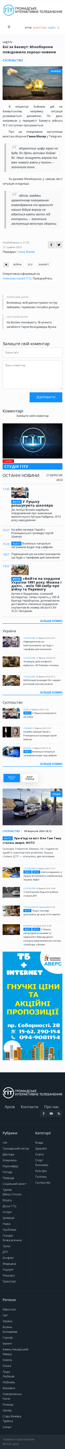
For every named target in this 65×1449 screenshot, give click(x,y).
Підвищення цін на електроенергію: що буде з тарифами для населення (36, 555)
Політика (40, 1177)
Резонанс (9, 1275)
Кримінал (8, 1218)
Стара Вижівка (12, 1416)
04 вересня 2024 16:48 (45, 888)
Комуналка (9, 1160)
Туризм (7, 1190)
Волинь (27, 748)
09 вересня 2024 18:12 (37, 831)
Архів (28, 27)
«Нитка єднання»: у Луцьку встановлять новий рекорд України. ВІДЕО (42, 875)
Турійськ (8, 1421)
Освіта (39, 1154)
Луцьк (26, 709)
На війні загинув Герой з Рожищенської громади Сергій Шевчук (32, 533)
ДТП (5, 1252)
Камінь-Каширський (15, 1349)
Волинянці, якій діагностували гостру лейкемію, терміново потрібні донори (33, 305)
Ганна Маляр (26, 252)
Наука (6, 1224)
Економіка (41, 1165)
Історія (7, 1212)
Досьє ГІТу (9, 1206)
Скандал (8, 1235)
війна (17, 264)
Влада (39, 1142)
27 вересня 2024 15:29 (41, 748)
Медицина (9, 1264)
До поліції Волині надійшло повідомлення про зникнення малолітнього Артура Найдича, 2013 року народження (36, 515)
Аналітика (40, 27)
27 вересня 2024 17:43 (39, 709)
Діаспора (8, 1154)
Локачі (7, 1366)
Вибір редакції (29, 777)
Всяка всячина (12, 1240)
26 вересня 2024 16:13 (45, 676)
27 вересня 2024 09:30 (45, 658)
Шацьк (7, 1427)
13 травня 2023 (12, 247)
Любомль (9, 1382)
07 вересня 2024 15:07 (45, 868)
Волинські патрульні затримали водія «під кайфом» (32, 545)
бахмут (44, 264)
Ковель (7, 1360)
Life (5, 1142)
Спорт (39, 1160)
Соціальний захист (14, 1184)
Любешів (8, 1376)
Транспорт (9, 1281)
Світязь (7, 1410)
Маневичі (9, 1388)
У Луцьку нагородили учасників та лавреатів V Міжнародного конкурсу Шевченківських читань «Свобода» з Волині (42, 937)
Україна (7, 1321)
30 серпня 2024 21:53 (45, 907)
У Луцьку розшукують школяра (32, 503)
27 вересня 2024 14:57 (45, 638)
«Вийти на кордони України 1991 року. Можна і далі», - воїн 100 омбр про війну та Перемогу (36, 584)
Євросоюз (9, 1309)
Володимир (10, 1332)
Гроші (6, 1246)
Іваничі (7, 1343)
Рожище (27, 728)
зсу (30, 264)
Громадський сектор (16, 1148)
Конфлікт (8, 1258)
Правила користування (18, 1439)
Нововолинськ (12, 1394)
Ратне (6, 1399)
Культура (27, 925)
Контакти (29, 1106)
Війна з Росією (12, 1194)
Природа (8, 1178)
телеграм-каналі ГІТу (17, 278)
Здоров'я (41, 1148)
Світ (5, 1315)
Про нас (51, 1106)
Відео (52, 27)
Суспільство (29, 638)
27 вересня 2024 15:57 (41, 728)
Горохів (8, 1337)
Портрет (8, 1269)
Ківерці (7, 1354)
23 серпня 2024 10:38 (41, 925)
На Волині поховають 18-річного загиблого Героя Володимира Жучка (31, 324)
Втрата (7, 1200)
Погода (7, 1172)
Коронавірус (11, 1166)
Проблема (9, 1230)
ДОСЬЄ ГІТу (11, 777)
